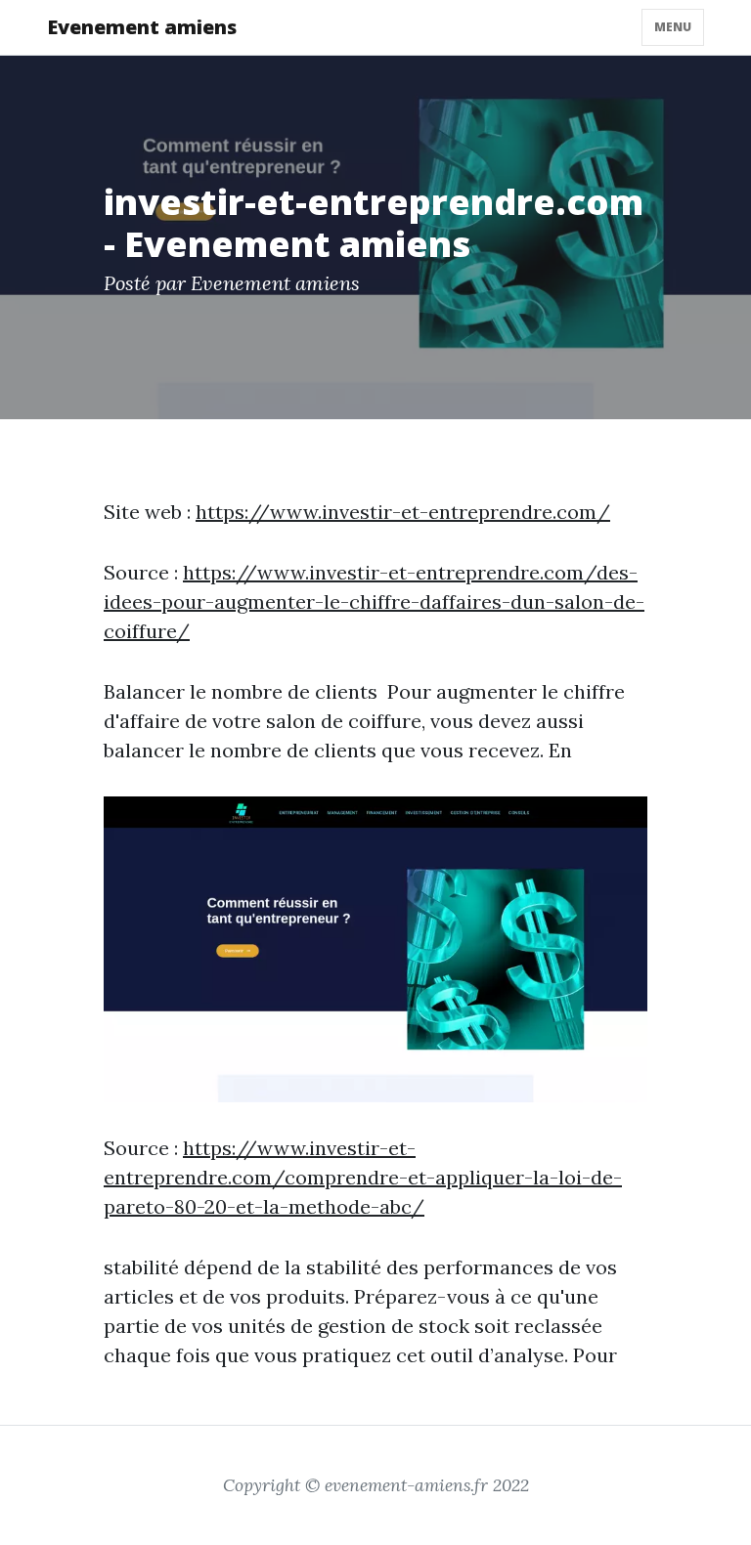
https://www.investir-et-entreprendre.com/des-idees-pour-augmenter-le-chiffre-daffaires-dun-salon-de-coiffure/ (374, 601)
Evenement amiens (142, 27)
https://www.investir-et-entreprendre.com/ (403, 511)
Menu (672, 27)
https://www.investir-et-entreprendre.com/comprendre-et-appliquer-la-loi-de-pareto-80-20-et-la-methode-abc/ (363, 1177)
